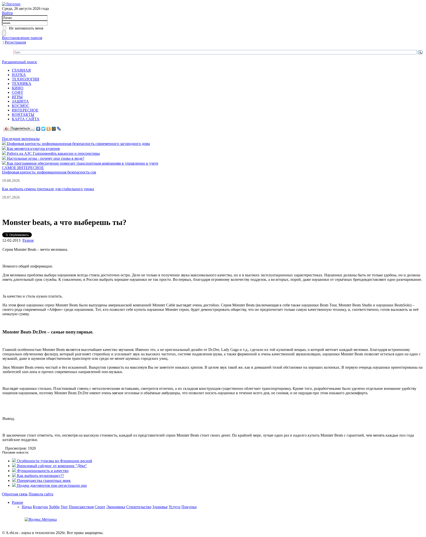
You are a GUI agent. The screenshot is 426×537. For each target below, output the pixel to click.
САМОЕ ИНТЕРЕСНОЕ (23, 168)
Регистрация (15, 42)
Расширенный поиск (19, 62)
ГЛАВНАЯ (21, 70)
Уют (64, 507)
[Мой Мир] (53, 129)
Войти (7, 13)
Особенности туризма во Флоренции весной (54, 461)
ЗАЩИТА (20, 101)
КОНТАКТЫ (23, 114)
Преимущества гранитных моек (43, 480)
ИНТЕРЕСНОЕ (25, 110)
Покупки (189, 507)
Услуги (174, 507)
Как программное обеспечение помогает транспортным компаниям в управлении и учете (82, 163)
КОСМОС (20, 106)
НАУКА (19, 75)
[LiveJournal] (59, 129)
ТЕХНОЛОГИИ (25, 79)
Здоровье (160, 507)
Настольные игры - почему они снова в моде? (45, 158)
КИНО (17, 88)
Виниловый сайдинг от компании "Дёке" (51, 466)
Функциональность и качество (42, 471)
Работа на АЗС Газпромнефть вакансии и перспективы (53, 153)
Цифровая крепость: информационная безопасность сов (49, 172)
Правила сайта (41, 494)
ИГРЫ (17, 97)
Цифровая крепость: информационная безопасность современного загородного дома (78, 144)
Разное (28, 240)
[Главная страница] (11, 4)
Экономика (115, 507)
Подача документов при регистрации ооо (51, 485)
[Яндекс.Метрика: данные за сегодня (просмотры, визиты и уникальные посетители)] (41, 519)
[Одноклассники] (48, 129)
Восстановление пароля (22, 38)
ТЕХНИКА (21, 83)
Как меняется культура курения (33, 148)
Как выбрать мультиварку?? (40, 476)
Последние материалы (21, 139)
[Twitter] (43, 129)
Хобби (54, 507)
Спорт (100, 507)
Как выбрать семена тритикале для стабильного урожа (48, 189)
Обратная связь (15, 494)
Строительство (138, 507)
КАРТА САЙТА (25, 119)
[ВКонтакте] (38, 129)
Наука (27, 507)
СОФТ (17, 92)
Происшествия (81, 507)
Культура (40, 507)
